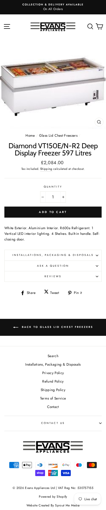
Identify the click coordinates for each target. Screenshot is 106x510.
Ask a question (53, 266)
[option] (53, 7)
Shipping (46, 169)
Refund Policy (53, 381)
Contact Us (53, 423)
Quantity (53, 187)
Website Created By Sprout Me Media (53, 505)
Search (53, 355)
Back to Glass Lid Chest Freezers (56, 327)
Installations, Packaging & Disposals (53, 255)
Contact (53, 406)
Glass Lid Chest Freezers (58, 135)
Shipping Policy (53, 389)
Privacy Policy (53, 372)
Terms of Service (53, 398)
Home (30, 135)
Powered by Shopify (53, 496)
